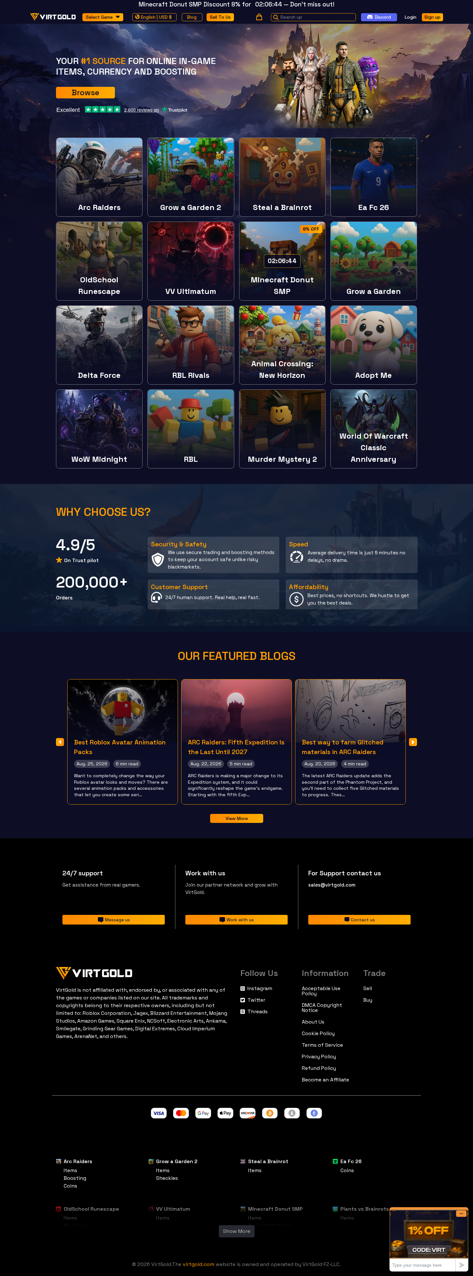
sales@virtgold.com (332, 885)
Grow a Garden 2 (177, 1161)
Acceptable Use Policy (321, 991)
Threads (257, 1011)
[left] (60, 742)
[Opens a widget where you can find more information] (429, 1239)
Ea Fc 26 (351, 1161)
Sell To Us (220, 17)
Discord (383, 17)
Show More (236, 1231)
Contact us (363, 920)
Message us (117, 920)
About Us (313, 1022)
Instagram (259, 988)
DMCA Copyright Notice (322, 1008)
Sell (367, 988)
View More (237, 818)
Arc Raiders (78, 1161)
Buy (367, 1000)
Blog (192, 17)
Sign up (432, 17)
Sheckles (167, 1178)
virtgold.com (198, 1264)
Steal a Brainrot (268, 1161)
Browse (85, 92)
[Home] (144, 972)
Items (70, 1170)
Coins (70, 1185)
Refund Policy (319, 1068)
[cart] (259, 16)
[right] (413, 742)
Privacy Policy (319, 1056)
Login (410, 17)
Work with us (240, 920)
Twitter (256, 1000)
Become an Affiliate (325, 1079)
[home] (53, 17)
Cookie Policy (318, 1033)
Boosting (75, 1178)
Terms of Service (322, 1045)
